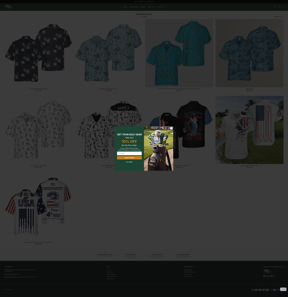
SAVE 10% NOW (129, 157)
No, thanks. (129, 162)
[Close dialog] (171, 128)
